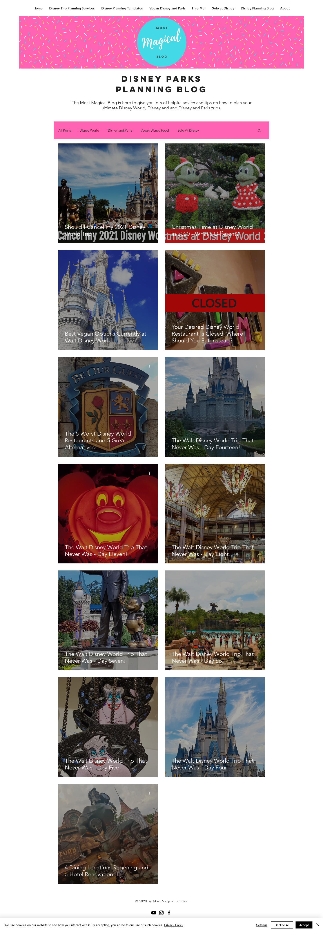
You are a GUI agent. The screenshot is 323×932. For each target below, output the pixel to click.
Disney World (89, 130)
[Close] (317, 924)
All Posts (64, 130)
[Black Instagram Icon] (161, 913)
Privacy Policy (173, 925)
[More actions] (150, 153)
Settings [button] (261, 925)
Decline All (282, 925)
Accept (304, 925)
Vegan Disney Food (155, 130)
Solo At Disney (188, 130)
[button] (259, 130)
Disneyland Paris (120, 130)
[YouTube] (154, 913)
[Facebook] (169, 913)
